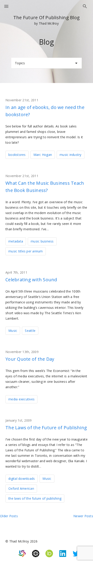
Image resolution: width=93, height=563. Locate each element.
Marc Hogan (42, 154)
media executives (21, 399)
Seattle (30, 330)
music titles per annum (25, 251)
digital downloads (21, 478)
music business (42, 241)
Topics (20, 63)
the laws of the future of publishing (34, 498)
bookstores (17, 154)
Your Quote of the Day (29, 359)
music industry (70, 154)
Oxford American (21, 488)
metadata (15, 241)
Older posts (9, 516)
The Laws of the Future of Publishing (46, 428)
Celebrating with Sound (31, 280)
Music (12, 330)
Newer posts (83, 516)
